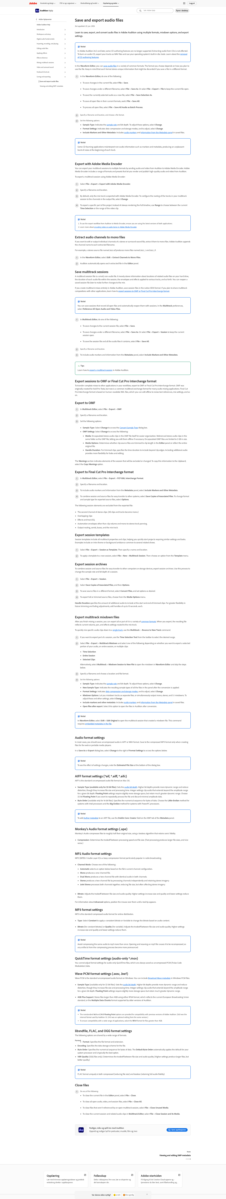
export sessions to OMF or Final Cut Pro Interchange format (143, 291)
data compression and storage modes (122, 691)
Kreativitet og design (47, 3)
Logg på (192, 3)
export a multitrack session (100, 370)
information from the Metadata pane (156, 132)
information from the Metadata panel (157, 702)
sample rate (112, 124)
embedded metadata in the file (98, 723)
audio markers (130, 132)
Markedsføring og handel (89, 3)
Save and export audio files (49, 81)
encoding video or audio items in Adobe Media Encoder (115, 227)
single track (118, 630)
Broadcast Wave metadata (159, 978)
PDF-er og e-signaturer (67, 3)
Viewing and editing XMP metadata (51, 86)
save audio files (110, 66)
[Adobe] (33, 3)
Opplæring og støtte (110, 3)
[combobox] (155, 10)
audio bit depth (130, 787)
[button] (184, 3)
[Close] (147, 1194)
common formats (148, 621)
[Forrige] (103, 1157)
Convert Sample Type (129, 427)
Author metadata (91, 818)
